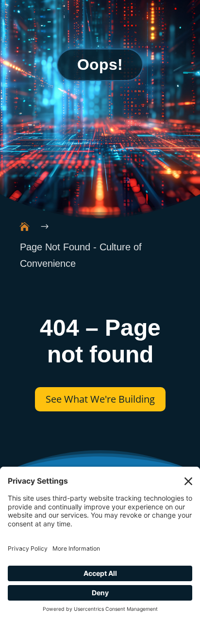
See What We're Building (100, 399)
